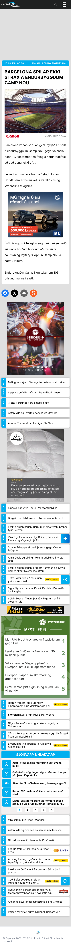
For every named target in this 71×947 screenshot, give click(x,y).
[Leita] (55, 4)
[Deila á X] (14, 293)
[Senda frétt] (24, 293)
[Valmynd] (64, 4)
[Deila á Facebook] (5, 293)
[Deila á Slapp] (33, 293)
